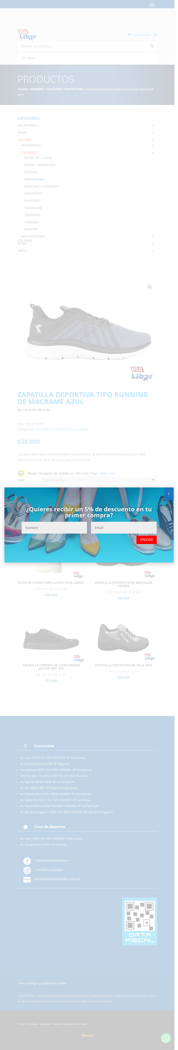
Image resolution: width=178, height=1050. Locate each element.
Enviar (146, 539)
